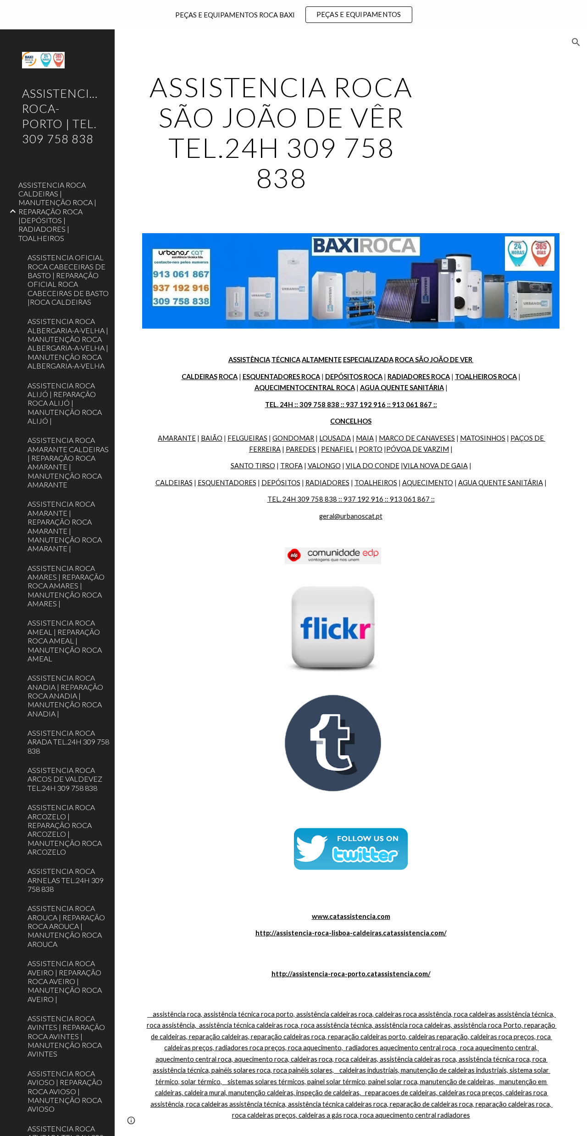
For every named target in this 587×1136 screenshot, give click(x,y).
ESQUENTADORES (227, 483)
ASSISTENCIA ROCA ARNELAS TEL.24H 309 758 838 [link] (66, 880)
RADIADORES (327, 483)
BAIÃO (211, 438)
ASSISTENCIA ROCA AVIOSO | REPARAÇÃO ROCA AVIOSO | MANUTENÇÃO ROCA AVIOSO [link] (65, 1091)
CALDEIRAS (174, 483)
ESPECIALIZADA (368, 360)
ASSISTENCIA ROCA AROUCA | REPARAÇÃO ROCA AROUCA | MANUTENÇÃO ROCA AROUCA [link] (66, 926)
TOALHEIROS (375, 483)
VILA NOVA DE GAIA (435, 466)
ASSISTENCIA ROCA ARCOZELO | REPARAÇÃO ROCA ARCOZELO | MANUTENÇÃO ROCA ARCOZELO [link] (65, 829)
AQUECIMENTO (427, 483)
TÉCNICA (285, 360)
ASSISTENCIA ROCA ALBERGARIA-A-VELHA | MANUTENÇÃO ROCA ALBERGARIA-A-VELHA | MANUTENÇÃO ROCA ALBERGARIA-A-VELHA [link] (68, 343)
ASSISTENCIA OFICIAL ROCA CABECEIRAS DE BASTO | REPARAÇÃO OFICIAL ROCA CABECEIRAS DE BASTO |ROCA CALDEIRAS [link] (68, 279)
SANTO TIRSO (253, 466)
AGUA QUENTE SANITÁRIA (500, 483)
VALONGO (324, 466)
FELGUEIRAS (247, 438)
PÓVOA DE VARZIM (417, 449)
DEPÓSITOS (280, 483)
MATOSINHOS (482, 438)
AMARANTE (177, 438)
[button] (576, 42)
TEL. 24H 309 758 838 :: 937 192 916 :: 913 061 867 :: (351, 499)
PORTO (370, 449)
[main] (281, 132)
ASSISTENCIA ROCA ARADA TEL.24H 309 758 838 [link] (68, 741)
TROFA (291, 466)
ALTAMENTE (322, 360)
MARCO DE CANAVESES (417, 438)
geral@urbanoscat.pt (350, 516)
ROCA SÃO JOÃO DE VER (434, 360)
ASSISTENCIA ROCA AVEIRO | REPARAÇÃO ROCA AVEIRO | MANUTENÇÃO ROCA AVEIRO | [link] (65, 981)
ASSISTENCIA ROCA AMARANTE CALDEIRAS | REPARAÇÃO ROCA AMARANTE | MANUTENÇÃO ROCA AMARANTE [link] (68, 462)
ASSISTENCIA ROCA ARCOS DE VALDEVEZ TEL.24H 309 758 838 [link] (65, 779)
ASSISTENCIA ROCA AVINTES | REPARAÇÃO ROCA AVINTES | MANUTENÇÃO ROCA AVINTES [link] (66, 1036)
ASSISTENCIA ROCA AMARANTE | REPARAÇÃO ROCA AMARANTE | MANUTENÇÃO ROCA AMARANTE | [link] (65, 526)
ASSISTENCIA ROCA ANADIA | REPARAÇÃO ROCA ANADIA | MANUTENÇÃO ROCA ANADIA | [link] (65, 695)
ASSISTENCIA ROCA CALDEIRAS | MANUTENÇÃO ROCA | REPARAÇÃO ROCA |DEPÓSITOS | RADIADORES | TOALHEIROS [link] (57, 211)
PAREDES (301, 449)
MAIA (365, 438)
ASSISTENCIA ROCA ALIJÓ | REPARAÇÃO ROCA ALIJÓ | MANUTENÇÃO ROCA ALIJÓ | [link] (65, 403)
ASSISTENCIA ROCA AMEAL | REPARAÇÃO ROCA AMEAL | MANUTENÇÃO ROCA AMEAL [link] (65, 640)
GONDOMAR (293, 438)
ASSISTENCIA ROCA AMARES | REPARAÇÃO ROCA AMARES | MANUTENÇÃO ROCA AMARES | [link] (66, 586)
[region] (293, 14)
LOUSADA (335, 438)
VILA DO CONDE (372, 466)
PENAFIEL (337, 449)
